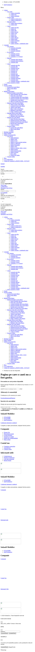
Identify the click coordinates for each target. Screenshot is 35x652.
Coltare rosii (13, 36)
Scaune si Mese (8, 85)
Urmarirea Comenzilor (7, 580)
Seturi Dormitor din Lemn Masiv (18, 94)
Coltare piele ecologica (16, 23)
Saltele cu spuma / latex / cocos (18, 148)
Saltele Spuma (14, 149)
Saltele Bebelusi (14, 138)
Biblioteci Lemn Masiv (16, 110)
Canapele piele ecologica (16, 61)
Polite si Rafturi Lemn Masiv (17, 111)
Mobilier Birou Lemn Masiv (14, 113)
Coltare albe (13, 30)
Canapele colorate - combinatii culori (19, 81)
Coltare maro (13, 42)
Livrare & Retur (5, 498)
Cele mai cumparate (6, 528)
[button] (17, 169)
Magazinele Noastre (6, 495)
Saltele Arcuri (13, 140)
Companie (3, 490)
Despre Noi (4, 492)
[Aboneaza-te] (16, 407)
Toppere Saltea (11, 156)
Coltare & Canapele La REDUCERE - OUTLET (16, 161)
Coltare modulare (14, 16)
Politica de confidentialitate (8, 572)
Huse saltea (13, 153)
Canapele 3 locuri (14, 55)
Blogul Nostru (4, 531)
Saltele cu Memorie (15, 143)
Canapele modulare (15, 50)
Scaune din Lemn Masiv (13, 87)
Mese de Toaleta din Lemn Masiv (19, 101)
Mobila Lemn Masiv (9, 91)
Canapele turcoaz (14, 68)
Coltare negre (13, 39)
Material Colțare (11, 21)
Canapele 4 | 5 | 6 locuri (16, 56)
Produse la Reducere (6, 525)
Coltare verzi (13, 33)
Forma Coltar (10, 17)
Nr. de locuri (10, 52)
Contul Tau (3, 509)
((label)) (3, 631)
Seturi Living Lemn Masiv (17, 104)
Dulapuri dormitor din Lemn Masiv (19, 98)
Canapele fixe (14, 49)
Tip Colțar (9, 11)
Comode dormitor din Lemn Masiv (19, 97)
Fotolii (5, 84)
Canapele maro (14, 79)
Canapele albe (14, 66)
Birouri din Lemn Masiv (16, 114)
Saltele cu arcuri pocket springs (18, 142)
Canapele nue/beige (15, 78)
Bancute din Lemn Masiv (16, 123)
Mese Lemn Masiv (12, 88)
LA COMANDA (8, 159)
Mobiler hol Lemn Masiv (13, 117)
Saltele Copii (13, 139)
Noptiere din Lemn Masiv (17, 100)
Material (9, 58)
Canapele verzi (14, 69)
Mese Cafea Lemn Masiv (16, 108)
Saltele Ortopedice (15, 145)
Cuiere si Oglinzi (14, 124)
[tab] (17, 490)
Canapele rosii (14, 74)
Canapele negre (14, 77)
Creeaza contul (4, 517)
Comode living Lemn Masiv (17, 106)
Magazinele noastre (6, 564)
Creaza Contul (5, 586)
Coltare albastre (14, 37)
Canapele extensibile (15, 48)
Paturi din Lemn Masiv (16, 95)
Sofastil (2, 163)
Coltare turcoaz (14, 32)
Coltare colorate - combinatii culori (19, 43)
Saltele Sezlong (14, 152)
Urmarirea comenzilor (6, 511)
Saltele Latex (13, 146)
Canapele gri (13, 72)
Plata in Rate (4, 506)
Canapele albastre (14, 75)
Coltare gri (13, 29)
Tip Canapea (10, 46)
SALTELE (10, 136)
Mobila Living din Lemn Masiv (15, 103)
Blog (5, 158)
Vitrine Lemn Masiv (15, 107)
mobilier (3, 166)
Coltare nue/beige (14, 40)
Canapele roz (13, 71)
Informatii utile (4, 520)
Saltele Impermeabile (15, 151)
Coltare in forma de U (16, 20)
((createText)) (12, 633)
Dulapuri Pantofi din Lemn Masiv (19, 122)
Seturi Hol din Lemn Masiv (17, 119)
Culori (8, 26)
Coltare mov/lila (14, 27)
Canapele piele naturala (16, 59)
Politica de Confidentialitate (8, 503)
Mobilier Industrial (8, 132)
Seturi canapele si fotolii (13, 82)
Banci (8, 90)
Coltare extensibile (15, 13)
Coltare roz (13, 35)
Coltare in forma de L (15, 19)
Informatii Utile (5, 589)
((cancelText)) (4, 633)
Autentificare (4, 514)
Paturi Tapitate (7, 133)
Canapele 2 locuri (14, 53)
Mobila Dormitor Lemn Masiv (15, 93)
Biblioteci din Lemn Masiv (17, 116)
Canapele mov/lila (15, 65)
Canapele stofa (14, 62)
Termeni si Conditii (5, 500)
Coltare (6, 10)
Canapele (6, 45)
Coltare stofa (13, 24)
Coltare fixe (13, 14)
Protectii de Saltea (15, 155)
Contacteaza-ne (5, 522)
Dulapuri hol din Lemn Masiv (18, 120)
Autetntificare (4, 583)
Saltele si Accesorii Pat (10, 135)
